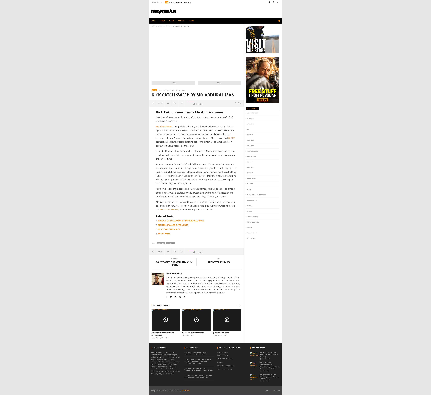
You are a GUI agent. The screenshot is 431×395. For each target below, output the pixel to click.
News (171, 21)
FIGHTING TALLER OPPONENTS (173, 225)
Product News (252, 200)
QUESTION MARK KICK (169, 229)
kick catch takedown (169, 209)
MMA (249, 189)
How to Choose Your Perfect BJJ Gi (180, 2)
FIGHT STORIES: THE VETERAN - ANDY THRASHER (174, 262)
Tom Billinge (177, 90)
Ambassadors (252, 113)
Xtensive (185, 390)
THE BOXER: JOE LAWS (219, 260)
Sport (249, 211)
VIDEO (160, 26)
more (237, 103)
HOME (153, 21)
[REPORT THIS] (167, 103)
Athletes (250, 118)
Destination (252, 156)
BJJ (167, 2)
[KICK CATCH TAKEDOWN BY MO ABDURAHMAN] (166, 320)
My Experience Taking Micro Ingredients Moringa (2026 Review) (199, 369)
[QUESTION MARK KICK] (227, 320)
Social (250, 205)
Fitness (250, 173)
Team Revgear (252, 216)
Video (162, 21)
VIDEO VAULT (252, 233)
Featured (250, 167)
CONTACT (276, 391)
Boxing (250, 135)
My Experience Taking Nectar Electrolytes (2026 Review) (197, 353)
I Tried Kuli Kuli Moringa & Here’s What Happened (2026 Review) (199, 377)
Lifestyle (250, 184)
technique (170, 243)
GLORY (231, 138)
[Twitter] (278, 2)
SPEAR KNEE (164, 233)
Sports (181, 21)
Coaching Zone (253, 151)
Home (153, 26)
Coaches (250, 140)
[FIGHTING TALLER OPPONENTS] (196, 320)
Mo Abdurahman (164, 126)
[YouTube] (274, 2)
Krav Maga (251, 178)
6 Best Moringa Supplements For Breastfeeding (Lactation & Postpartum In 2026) (198, 361)
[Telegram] (189, 297)
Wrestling (251, 238)
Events (250, 162)
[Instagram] (175, 297)
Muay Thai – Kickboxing (256, 195)
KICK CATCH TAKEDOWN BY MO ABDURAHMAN (181, 220)
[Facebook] (270, 2)
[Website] (180, 297)
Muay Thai (161, 243)
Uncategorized (253, 222)
